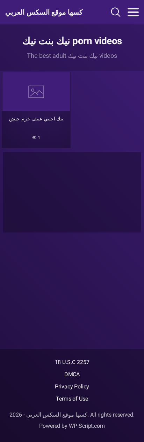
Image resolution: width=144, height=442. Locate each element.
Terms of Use (72, 398)
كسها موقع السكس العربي (44, 12)
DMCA (72, 374)
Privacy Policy (72, 386)
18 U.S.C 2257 (72, 362)
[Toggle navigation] (133, 12)
